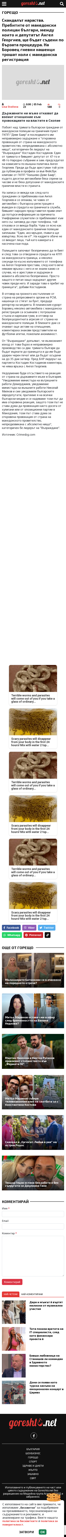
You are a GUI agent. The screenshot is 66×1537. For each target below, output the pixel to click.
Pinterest (35, 935)
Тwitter (49, 927)
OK (42, 1532)
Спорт (33, 1461)
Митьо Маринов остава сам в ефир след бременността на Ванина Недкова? (30, 1020)
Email (5, 1221)
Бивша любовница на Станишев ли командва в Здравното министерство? (46, 1360)
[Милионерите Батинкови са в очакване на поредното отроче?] (33, 970)
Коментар (9, 1233)
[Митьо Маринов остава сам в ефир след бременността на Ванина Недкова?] (33, 1010)
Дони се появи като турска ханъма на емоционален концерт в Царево (46, 1387)
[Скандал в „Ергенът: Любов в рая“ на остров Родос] (33, 1132)
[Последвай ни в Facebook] (34, 1436)
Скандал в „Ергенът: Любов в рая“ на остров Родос (31, 1143)
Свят (33, 1478)
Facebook (13, 927)
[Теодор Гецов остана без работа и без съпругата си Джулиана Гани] (33, 1173)
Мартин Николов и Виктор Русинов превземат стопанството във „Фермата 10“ (29, 1061)
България (33, 1449)
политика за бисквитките (20, 1521)
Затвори (26, 1532)
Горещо (10, 12)
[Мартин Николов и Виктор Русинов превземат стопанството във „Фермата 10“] (33, 1051)
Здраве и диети (33, 1465)
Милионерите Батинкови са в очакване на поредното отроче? (33, 981)
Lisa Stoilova (10, 106)
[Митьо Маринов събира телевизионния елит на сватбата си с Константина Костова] (33, 1092)
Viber (31, 927)
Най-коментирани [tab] (32, 1294)
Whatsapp (13, 935)
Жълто (33, 1469)
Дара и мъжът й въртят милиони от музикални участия (46, 1305)
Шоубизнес (33, 1453)
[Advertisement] (33, 552)
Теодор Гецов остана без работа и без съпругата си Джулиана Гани (31, 1184)
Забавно (33, 1473)
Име (6, 1208)
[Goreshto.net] (33, 1423)
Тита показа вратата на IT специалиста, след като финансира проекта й (46, 1333)
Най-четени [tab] (10, 1294)
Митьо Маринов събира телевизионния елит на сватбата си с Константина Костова (31, 1101)
